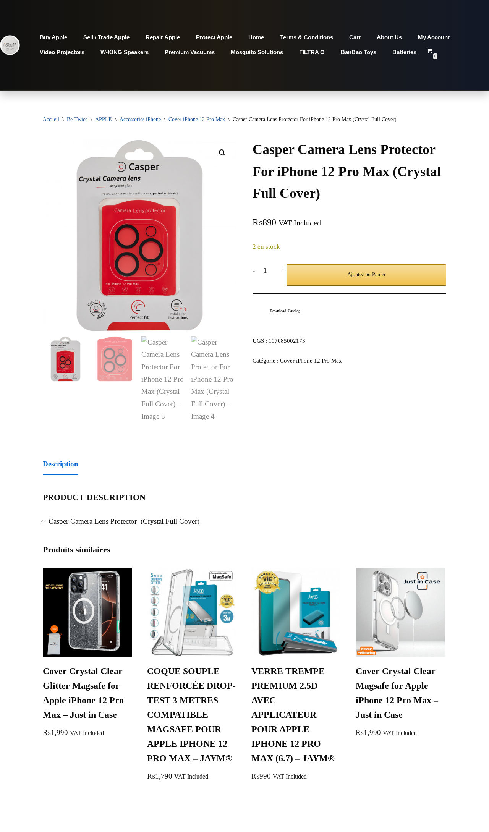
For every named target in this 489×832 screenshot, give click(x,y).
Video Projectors (62, 52)
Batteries (404, 52)
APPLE (103, 119)
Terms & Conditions (306, 37)
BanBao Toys (358, 52)
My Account (434, 37)
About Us (389, 37)
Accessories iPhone (140, 119)
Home (256, 37)
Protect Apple (214, 37)
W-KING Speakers (124, 52)
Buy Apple (53, 37)
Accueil (51, 119)
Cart (355, 37)
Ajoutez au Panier (366, 274)
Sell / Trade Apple (106, 37)
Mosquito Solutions (257, 52)
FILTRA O (312, 52)
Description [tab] (60, 464)
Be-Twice (77, 119)
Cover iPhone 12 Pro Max (196, 119)
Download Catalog (285, 311)
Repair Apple (163, 37)
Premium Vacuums (190, 52)
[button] (222, 153)
